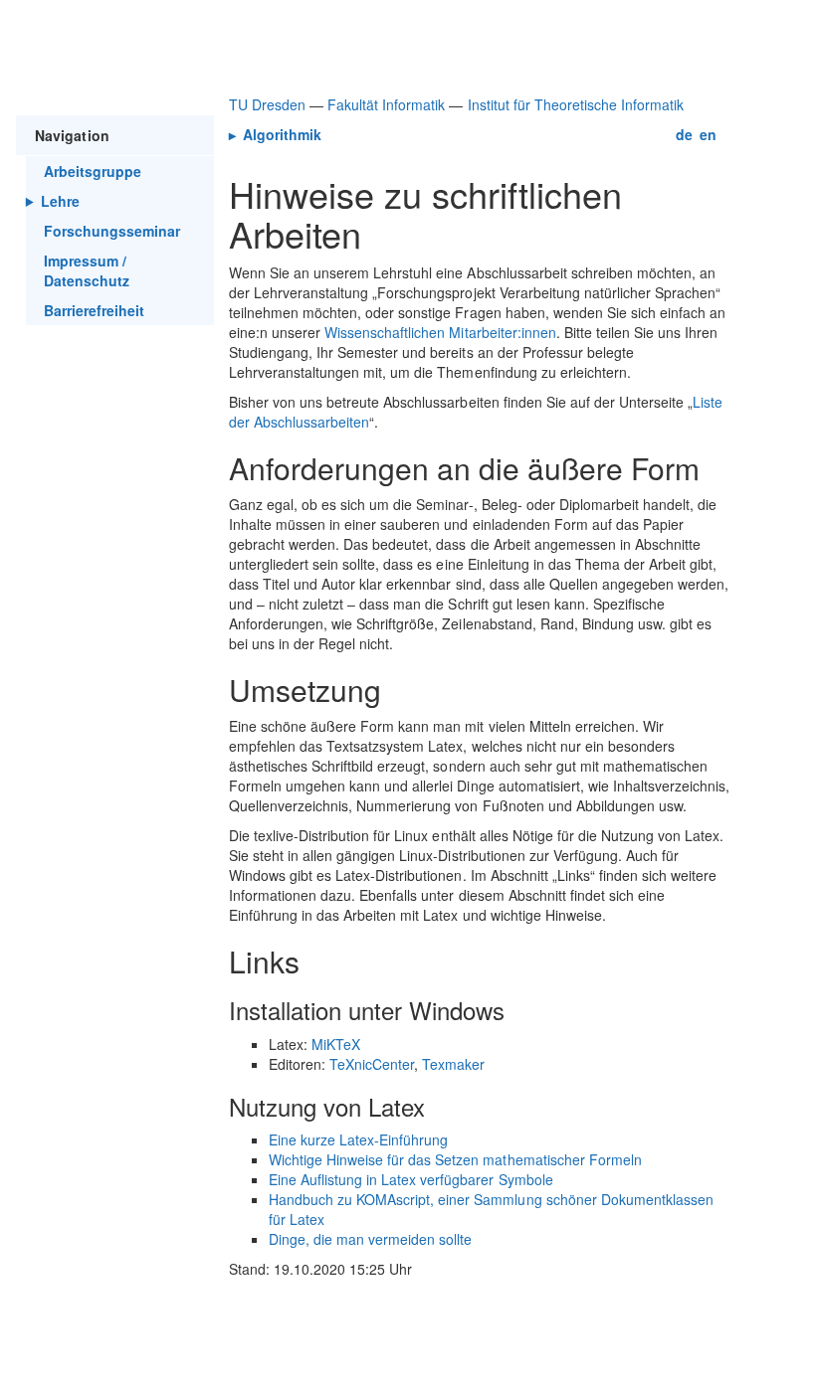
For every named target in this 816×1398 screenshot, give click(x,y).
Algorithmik (280, 134)
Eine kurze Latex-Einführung (358, 1139)
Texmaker (453, 1064)
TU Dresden (267, 104)
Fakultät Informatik (386, 104)
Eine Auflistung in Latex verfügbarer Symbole (411, 1179)
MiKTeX (335, 1044)
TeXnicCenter (371, 1064)
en (708, 134)
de (684, 134)
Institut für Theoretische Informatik (576, 104)
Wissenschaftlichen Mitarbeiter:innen (440, 332)
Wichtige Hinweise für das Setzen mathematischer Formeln (455, 1159)
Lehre (60, 201)
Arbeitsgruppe (92, 171)
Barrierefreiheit (94, 310)
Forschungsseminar (112, 231)
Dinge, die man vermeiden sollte (370, 1239)
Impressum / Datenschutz (86, 270)
